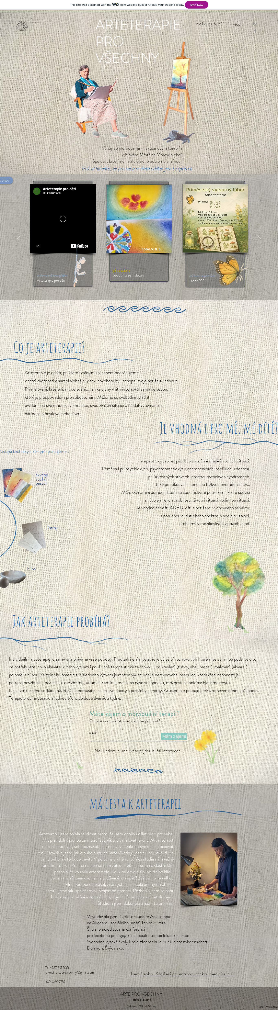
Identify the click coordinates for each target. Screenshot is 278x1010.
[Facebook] (255, 31)
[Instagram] (255, 23)
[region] (62, 234)
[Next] (259, 239)
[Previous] (19, 239)
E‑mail (92, 732)
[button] (232, 22)
